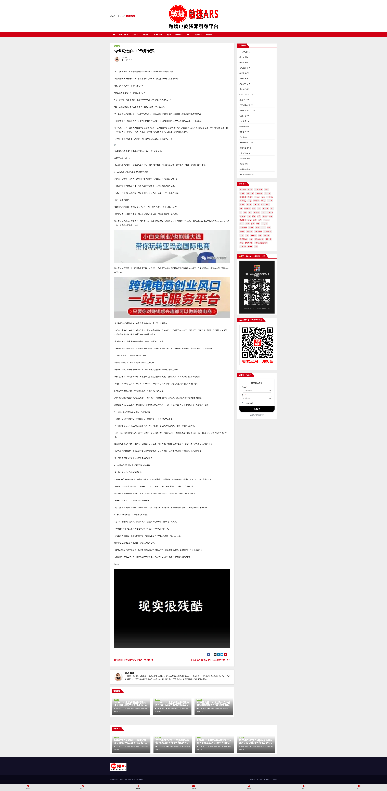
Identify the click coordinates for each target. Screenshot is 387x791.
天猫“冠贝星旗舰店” (261, 243)
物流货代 (242, 73)
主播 (247, 224)
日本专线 (268, 239)
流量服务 (253, 235)
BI (240, 212)
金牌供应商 (267, 231)
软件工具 (242, 62)
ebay (270, 216)
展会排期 (145, 35)
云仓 (249, 201)
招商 (259, 220)
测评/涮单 (242, 158)
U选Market (157, 35)
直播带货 (243, 201)
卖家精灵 (257, 212)
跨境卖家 (256, 201)
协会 (249, 220)
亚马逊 (250, 189)
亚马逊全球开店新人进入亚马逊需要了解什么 (210, 660)
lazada (270, 201)
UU (126, 57)
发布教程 (209, 35)
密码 (244, 395)
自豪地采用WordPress (117, 779)
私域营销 (243, 220)
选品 (253, 208)
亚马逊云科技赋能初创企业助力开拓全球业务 (135, 660)
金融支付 (242, 126)
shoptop (266, 220)
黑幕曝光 (247, 208)
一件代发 (270, 197)
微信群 (169, 35)
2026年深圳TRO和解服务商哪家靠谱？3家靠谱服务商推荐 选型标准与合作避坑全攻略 (256, 743)
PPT (188, 35)
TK (241, 208)
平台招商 (242, 137)
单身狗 (265, 216)
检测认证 (242, 116)
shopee (257, 197)
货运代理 (249, 231)
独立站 (241, 57)
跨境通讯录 (179, 35)
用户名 (244, 387)
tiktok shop (258, 189)
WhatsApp (243, 227)
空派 (246, 235)
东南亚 (242, 204)
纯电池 (251, 227)
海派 (268, 227)
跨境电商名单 (123, 35)
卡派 (241, 235)
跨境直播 (243, 197)
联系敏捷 (266, 779)
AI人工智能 (243, 52)
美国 (259, 235)
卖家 (254, 220)
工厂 (263, 227)
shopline (270, 212)
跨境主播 (267, 193)
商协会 (241, 164)
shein (242, 224)
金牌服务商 (258, 231)
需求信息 (242, 89)
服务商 (242, 193)
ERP (263, 212)
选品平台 (135, 35)
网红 (271, 208)
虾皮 (250, 212)
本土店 (263, 201)
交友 (248, 216)
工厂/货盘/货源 (244, 105)
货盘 (263, 197)
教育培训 (242, 132)
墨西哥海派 (243, 239)
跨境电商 (243, 189)
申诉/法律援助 (244, 169)
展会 (258, 208)
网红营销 (265, 208)
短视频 (250, 197)
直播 (245, 212)
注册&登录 (198, 35)
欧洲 (251, 239)
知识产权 (242, 100)
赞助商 (250, 247)
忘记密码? (260, 415)
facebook (259, 193)
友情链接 (274, 779)
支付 (256, 247)
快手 (257, 224)
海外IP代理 (250, 193)
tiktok (266, 189)
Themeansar (139, 779)
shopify (242, 216)
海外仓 (241, 78)
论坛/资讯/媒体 (244, 68)
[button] (276, 35)
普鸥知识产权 (259, 239)
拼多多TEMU (265, 204)
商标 (241, 243)
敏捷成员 (266, 235)
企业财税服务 (244, 94)
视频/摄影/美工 (244, 142)
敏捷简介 (252, 779)
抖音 (252, 224)
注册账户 (253, 415)
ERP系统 (242, 121)
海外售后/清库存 (245, 110)
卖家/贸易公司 (244, 148)
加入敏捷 (259, 779)
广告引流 (242, 153)
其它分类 (117, 46)
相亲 (258, 216)
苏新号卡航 (248, 243)
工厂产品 (264, 224)
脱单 (253, 216)
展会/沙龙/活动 (244, 84)
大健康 (249, 204)
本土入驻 (256, 204)
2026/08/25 (119, 746)
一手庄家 (243, 247)
